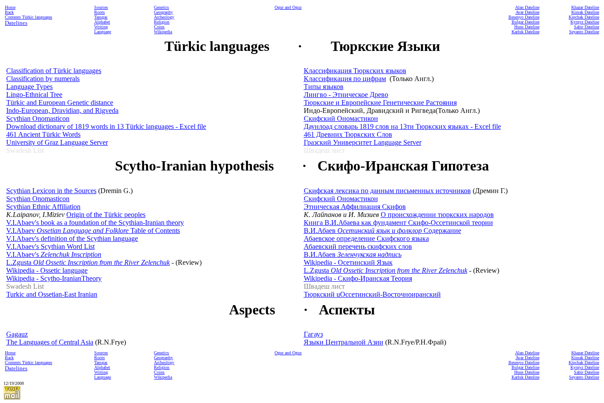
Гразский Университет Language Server (362, 142)
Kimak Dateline (585, 12)
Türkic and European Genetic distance (59, 102)
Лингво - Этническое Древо (346, 94)
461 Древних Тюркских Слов (348, 134)
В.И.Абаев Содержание (382, 230)
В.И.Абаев (352, 254)
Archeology (164, 17)
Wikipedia (163, 31)
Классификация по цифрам (345, 78)
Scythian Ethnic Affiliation (43, 206)
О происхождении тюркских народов (437, 214)
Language (102, 31)
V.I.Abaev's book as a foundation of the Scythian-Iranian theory (95, 222)
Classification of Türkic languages (53, 70)
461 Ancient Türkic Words (43, 134)
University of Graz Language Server (57, 142)
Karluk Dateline (525, 31)
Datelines (16, 22)
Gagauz (17, 334)
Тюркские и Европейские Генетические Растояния (380, 102)
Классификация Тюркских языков (355, 70)
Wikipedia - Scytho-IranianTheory (54, 278)
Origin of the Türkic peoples (105, 214)
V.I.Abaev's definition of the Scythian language (72, 238)
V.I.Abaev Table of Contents (93, 230)
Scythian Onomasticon (37, 118)
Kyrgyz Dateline (584, 21)
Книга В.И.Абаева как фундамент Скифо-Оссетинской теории (398, 222)
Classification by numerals (43, 78)
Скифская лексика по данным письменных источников (387, 190)
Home (10, 7)
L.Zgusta (88, 262)
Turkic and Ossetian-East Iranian (51, 294)
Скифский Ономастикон (341, 118)
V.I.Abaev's (53, 254)
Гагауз (313, 334)
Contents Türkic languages (28, 17)
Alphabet (102, 21)
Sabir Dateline (586, 26)
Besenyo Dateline (523, 17)
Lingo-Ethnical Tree (34, 94)
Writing (101, 26)
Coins (159, 26)
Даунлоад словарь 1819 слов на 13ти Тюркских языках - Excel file (402, 126)
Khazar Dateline (585, 7)
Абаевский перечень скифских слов (358, 246)
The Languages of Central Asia (49, 342)
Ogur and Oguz (288, 7)
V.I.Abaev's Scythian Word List (50, 246)
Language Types (29, 86)
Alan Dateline (527, 7)
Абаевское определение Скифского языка (366, 238)
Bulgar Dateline (525, 21)
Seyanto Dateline (584, 31)
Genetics (161, 7)
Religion (161, 21)
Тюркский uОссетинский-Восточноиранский (372, 294)
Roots (99, 12)
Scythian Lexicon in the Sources (51, 190)
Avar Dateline (527, 12)
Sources (101, 7)
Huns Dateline (526, 26)
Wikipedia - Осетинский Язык (348, 262)
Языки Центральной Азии (343, 342)
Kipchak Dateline (584, 17)
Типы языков (324, 86)
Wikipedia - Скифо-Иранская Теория (358, 278)
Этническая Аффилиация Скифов (355, 206)
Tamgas (100, 17)
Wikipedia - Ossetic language (47, 270)
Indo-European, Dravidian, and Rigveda (62, 110)
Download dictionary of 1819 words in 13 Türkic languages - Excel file (106, 126)
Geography (163, 12)
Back (9, 12)
